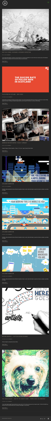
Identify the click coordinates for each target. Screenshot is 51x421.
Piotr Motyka (10, 418)
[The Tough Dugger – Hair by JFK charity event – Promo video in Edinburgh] (25, 397)
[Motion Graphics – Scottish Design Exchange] (25, 334)
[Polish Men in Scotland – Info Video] (25, 92)
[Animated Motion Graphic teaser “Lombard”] (25, 141)
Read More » (5, 61)
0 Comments (9, 145)
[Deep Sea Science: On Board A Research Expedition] (25, 50)
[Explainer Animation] (25, 182)
